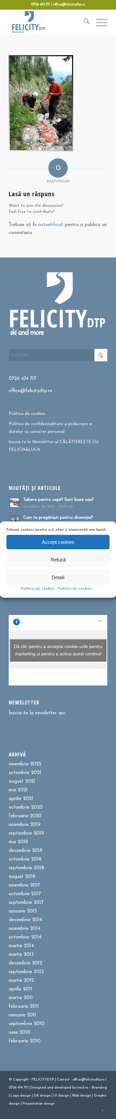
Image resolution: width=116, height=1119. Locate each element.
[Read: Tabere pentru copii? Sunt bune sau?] (14, 503)
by (74, 1088)
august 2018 (22, 876)
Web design (81, 1096)
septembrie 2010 (26, 1024)
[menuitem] (83, 22)
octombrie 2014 (25, 937)
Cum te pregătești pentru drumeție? (58, 518)
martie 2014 (21, 946)
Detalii (58, 577)
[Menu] (98, 22)
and (50, 1088)
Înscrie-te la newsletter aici (37, 713)
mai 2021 (18, 790)
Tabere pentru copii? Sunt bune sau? (58, 500)
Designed (38, 1088)
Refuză (58, 559)
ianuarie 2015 (23, 911)
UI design (61, 1096)
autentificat (50, 225)
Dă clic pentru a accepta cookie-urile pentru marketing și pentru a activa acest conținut (58, 650)
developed (62, 1088)
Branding (99, 1088)
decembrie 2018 (26, 850)
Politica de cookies (38, 589)
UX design (42, 1096)
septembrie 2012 (26, 972)
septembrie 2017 (26, 902)
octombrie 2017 (25, 894)
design (25, 1096)
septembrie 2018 (26, 868)
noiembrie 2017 (24, 885)
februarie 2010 (25, 1041)
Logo (15, 1096)
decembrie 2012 (25, 963)
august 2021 (22, 781)
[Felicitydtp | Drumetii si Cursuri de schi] (48, 22)
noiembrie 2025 (25, 764)
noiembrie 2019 (25, 824)
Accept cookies (58, 542)
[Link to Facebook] (102, 1111)
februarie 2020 (25, 816)
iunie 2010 (19, 1032)
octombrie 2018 (25, 859)
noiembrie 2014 (24, 928)
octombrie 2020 (26, 807)
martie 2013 (21, 954)
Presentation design (39, 1104)
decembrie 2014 (25, 920)
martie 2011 (21, 998)
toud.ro (82, 1088)
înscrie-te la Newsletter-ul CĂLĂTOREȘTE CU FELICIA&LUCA (53, 445)
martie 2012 (21, 980)
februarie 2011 (24, 1006)
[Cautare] (83, 22)
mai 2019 (18, 842)
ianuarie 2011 (22, 1015)
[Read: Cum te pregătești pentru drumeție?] (14, 520)
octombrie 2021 (25, 772)
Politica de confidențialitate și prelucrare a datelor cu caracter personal (50, 427)
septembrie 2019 (26, 833)
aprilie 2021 (21, 798)
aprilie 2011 (20, 989)
